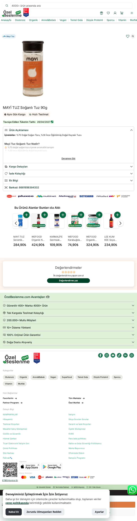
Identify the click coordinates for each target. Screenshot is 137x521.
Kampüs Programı (76, 458)
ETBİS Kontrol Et (10, 480)
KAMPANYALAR (10, 414)
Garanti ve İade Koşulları (79, 424)
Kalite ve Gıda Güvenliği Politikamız (85, 443)
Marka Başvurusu (76, 448)
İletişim (71, 414)
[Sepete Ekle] (26, 215)
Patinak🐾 (7, 458)
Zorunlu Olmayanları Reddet (44, 511)
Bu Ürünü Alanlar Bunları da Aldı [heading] (37, 207)
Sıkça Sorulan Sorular (78, 419)
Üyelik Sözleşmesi (76, 429)
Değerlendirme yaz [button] (68, 280)
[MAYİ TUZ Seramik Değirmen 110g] (20, 220)
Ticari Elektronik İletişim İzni (16, 443)
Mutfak (21, 383)
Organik (23, 377)
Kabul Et (14, 511)
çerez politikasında (17, 503)
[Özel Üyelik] (101, 13)
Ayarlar (99, 511)
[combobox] (71, 6)
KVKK (71, 434)
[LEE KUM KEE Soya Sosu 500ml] (111, 220)
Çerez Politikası (10, 448)
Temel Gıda (83, 377)
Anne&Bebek (39, 377)
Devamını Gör (68, 158)
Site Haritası (8, 453)
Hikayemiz (7, 419)
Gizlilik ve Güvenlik (12, 434)
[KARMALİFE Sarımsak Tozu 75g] (56, 220)
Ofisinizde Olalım (76, 453)
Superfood (67, 377)
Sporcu (117, 377)
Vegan (53, 377)
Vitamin (8, 383)
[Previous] (16, 223)
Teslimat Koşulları (11, 424)
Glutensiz (9, 377)
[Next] (120, 223)
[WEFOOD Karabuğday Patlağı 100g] (74, 220)
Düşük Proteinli (101, 377)
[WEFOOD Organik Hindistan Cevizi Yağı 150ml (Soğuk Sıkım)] (93, 220)
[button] (121, 13)
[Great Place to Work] (26, 12)
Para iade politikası (77, 439)
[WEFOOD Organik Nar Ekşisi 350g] (38, 220)
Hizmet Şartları (10, 439)
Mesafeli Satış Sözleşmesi (15, 429)
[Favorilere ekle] (128, 36)
